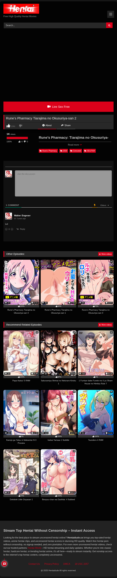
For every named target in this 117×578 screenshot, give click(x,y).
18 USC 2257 (82, 564)
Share (67, 125)
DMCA (66, 564)
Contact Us (34, 564)
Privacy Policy (51, 564)
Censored (77, 151)
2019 (65, 151)
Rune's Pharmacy (49, 151)
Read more (74, 145)
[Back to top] (108, 569)
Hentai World (34, 548)
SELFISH (91, 151)
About (48, 125)
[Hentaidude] (58, 9)
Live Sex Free (60, 106)
